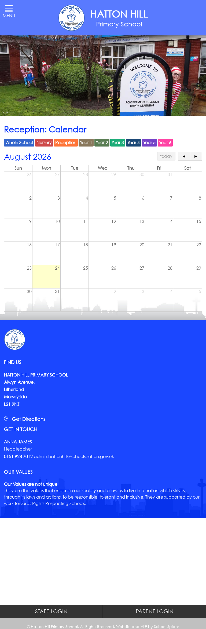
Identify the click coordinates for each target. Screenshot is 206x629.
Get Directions (27, 419)
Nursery (44, 142)
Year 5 (149, 142)
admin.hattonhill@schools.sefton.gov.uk (74, 456)
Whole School (19, 142)
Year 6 (165, 142)
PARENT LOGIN (155, 611)
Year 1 (86, 142)
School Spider (166, 626)
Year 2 (102, 142)
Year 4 (133, 142)
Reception (65, 142)
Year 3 (118, 142)
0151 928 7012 (18, 456)
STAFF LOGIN (51, 611)
